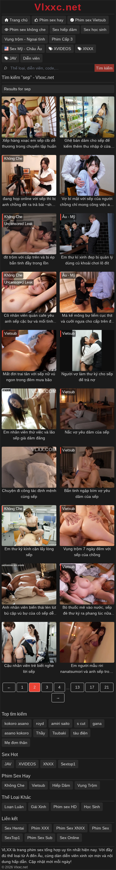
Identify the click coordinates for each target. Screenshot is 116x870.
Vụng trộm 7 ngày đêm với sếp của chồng (87, 552)
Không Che (14, 785)
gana (97, 723)
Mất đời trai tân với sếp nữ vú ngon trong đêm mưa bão (29, 377)
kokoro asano (17, 723)
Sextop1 (68, 764)
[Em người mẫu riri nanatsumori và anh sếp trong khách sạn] (87, 642)
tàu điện (80, 733)
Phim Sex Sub (39, 837)
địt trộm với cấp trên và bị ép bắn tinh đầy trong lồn (29, 260)
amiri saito (60, 723)
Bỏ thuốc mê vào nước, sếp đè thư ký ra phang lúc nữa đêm (87, 610)
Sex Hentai (14, 828)
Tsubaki (59, 733)
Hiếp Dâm (61, 785)
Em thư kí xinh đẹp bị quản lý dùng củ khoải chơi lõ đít (87, 260)
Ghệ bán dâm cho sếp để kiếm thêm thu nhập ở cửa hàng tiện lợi (87, 143)
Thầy (40, 733)
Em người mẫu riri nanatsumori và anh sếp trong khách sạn (87, 669)
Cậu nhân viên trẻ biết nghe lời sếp (29, 668)
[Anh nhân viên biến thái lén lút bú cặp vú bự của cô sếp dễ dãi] (29, 583)
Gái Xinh (38, 806)
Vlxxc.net (58, 6)
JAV (8, 764)
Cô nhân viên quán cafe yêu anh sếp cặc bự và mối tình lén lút (29, 318)
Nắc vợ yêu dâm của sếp (87, 432)
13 (77, 687)
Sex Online (69, 837)
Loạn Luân (14, 806)
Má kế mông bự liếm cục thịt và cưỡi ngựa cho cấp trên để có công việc (87, 318)
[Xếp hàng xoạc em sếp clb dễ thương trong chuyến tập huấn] (29, 117)
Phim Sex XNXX (70, 828)
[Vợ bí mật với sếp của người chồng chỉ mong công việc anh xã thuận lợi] (87, 175)
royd (40, 723)
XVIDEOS (27, 764)
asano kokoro (17, 733)
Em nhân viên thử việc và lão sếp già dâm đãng (29, 435)
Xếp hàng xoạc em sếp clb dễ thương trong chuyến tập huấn (29, 143)
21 (106, 687)
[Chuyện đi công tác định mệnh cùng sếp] (29, 467)
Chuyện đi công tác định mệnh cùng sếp (29, 493)
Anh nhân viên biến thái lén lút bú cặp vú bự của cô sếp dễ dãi (29, 610)
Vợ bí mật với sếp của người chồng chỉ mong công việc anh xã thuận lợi (87, 202)
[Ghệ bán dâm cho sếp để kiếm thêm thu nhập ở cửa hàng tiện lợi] (87, 117)
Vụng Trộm (87, 785)
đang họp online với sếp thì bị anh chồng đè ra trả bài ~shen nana (29, 202)
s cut (81, 723)
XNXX (48, 764)
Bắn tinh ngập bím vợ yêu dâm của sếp (87, 493)
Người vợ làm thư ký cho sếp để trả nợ (87, 377)
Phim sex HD (65, 806)
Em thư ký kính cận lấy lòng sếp (29, 552)
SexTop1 (12, 837)
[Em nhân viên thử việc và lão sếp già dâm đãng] (29, 409)
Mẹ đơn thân (16, 742)
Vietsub (38, 785)
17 (92, 687)
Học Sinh (92, 806)
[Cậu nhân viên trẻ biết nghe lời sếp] (29, 642)
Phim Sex (100, 828)
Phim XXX (40, 828)
